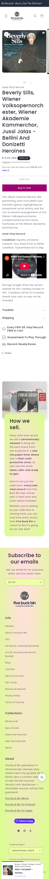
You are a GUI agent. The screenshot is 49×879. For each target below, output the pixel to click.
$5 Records (11, 721)
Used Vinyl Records (16, 734)
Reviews (9, 626)
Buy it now (24, 188)
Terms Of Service (14, 702)
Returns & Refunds (15, 689)
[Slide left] (18, 82)
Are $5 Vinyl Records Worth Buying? (20, 654)
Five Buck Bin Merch (17, 798)
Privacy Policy (13, 695)
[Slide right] (31, 82)
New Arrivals (12, 728)
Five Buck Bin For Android (20, 804)
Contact (10, 669)
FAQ (7, 639)
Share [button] (8, 353)
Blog (7, 662)
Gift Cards (11, 682)
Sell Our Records (14, 675)
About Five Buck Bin (16, 632)
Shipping (6, 162)
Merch (8, 747)
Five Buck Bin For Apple (19, 810)
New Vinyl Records (15, 741)
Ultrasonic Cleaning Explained (22, 645)
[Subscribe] (40, 582)
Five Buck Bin (22, 859)
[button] (6, 16)
